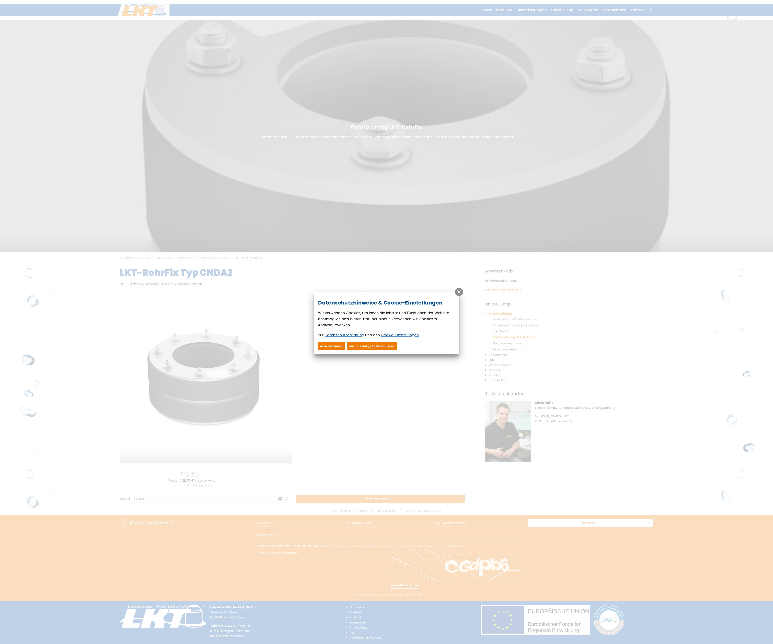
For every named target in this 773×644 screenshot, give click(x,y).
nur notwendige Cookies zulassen (372, 346)
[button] (459, 292)
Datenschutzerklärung (344, 334)
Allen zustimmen (331, 346)
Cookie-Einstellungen (400, 334)
